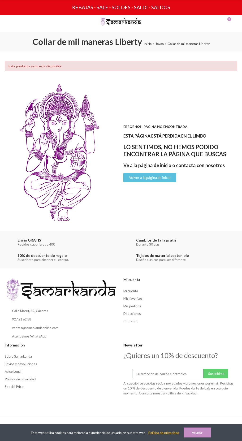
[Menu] (9, 21)
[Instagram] (216, 404)
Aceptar (197, 432)
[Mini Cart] (224, 21)
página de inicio (154, 165)
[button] (149, 177)
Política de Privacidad (181, 393)
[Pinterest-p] (235, 404)
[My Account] (233, 21)
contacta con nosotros (200, 165)
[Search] (17, 21)
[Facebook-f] (226, 404)
